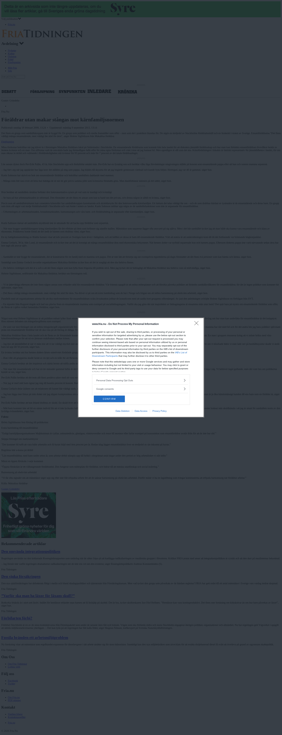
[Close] (197, 324)
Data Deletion (123, 411)
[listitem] (141, 380)
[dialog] (141, 367)
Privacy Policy (159, 411)
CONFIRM (109, 399)
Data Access (141, 411)
